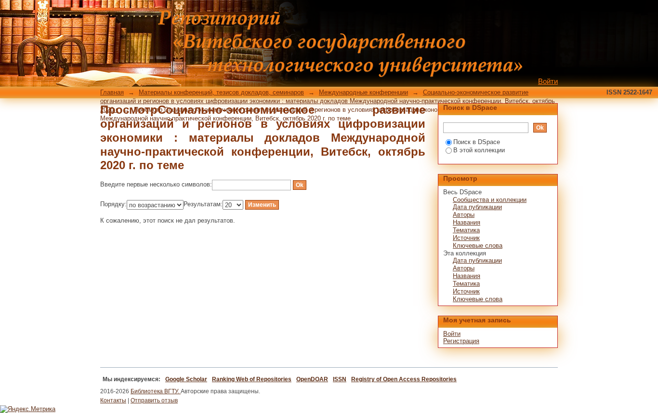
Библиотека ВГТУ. (156, 391)
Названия (466, 222)
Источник (466, 237)
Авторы (463, 214)
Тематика (466, 230)
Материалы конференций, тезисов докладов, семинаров (221, 92)
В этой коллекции (479, 150)
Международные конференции (363, 92)
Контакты (113, 400)
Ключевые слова (477, 245)
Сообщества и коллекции (489, 199)
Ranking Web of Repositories (251, 379)
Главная (112, 92)
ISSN (339, 379)
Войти (548, 81)
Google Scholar (186, 379)
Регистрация (461, 341)
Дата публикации (477, 207)
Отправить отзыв (154, 400)
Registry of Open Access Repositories (404, 379)
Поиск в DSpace (476, 142)
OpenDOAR (312, 379)
